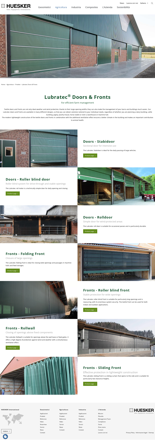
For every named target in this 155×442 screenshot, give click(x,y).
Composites (91, 7)
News (122, 3)
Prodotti (17, 84)
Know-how (43, 424)
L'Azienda (107, 7)
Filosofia (100, 416)
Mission (100, 414)
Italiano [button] (5, 431)
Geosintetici (44, 7)
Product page (89, 156)
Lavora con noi (132, 3)
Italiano (143, 3)
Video (42, 422)
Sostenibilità (123, 7)
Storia (100, 424)
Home (3, 84)
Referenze (43, 419)
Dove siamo (102, 427)
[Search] (152, 3)
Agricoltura (61, 7)
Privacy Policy (130, 433)
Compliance (102, 422)
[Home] (16, 7)
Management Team (104, 419)
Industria (76, 7)
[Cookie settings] (5, 436)
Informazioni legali (141, 433)
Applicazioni (44, 414)
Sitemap (151, 433)
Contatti (42, 433)
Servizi (42, 427)
